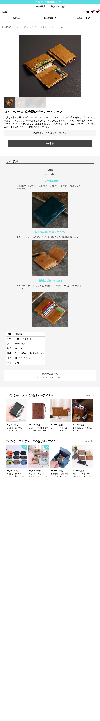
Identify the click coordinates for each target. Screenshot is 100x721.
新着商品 (16, 18)
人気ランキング (83, 18)
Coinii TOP (6, 27)
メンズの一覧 (20, 27)
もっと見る (89, 395)
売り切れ (50, 143)
